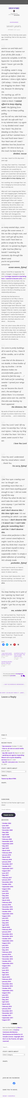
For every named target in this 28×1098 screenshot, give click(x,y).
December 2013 (7, 956)
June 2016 (5, 893)
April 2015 (5, 925)
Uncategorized (14, 22)
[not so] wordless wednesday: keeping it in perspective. (15, 684)
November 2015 (7, 909)
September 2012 (7, 990)
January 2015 (6, 932)
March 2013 (6, 977)
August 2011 (6, 1020)
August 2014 (6, 943)
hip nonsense (6, 746)
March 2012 (6, 1004)
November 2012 (7, 986)
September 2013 (7, 963)
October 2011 (6, 1015)
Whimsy (5, 1096)
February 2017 (7, 877)
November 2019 (7, 841)
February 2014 (7, 952)
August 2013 (6, 966)
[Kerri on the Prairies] (14, 1083)
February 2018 (7, 859)
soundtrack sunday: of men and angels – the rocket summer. (19, 654)
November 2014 (7, 936)
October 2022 (6, 823)
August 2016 (6, 889)
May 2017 (5, 875)
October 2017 (6, 866)
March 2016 (6, 900)
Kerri (19, 1027)
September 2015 (7, 914)
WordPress (11, 1096)
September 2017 (7, 868)
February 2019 (7, 853)
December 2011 (7, 1011)
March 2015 (6, 927)
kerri (19, 29)
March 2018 (6, 857)
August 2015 (6, 916)
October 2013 (6, 961)
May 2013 (5, 972)
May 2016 (5, 895)
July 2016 (5, 891)
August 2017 (6, 871)
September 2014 (7, 941)
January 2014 (6, 954)
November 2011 (7, 1013)
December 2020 (7, 830)
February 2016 (7, 902)
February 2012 (7, 1006)
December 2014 (7, 934)
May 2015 (5, 923)
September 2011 (7, 1018)
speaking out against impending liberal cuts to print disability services (12, 757)
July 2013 (5, 968)
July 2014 (5, 945)
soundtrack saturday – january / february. (7, 662)
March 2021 (6, 828)
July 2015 (5, 918)
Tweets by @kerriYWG (8, 778)
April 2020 (5, 834)
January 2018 (6, 862)
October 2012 (6, 988)
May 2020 (5, 832)
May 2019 (5, 846)
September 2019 (7, 844)
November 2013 (7, 959)
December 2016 (7, 882)
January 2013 (6, 981)
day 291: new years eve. (10, 762)
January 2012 (6, 1009)
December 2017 (7, 864)
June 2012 (5, 997)
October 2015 (6, 911)
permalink (13, 675)
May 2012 (5, 999)
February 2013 (7, 979)
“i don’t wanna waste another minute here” (6, 653)
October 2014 (6, 938)
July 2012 (5, 995)
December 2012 (7, 984)
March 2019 (6, 850)
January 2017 (6, 880)
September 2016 (7, 886)
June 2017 (5, 873)
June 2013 (5, 970)
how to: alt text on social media (13, 748)
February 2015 (7, 929)
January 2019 (6, 855)
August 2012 (6, 993)
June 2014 (5, 947)
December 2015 (7, 907)
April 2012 (5, 1002)
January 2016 (6, 905)
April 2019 (5, 848)
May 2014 (5, 950)
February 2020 (7, 839)
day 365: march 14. (8, 753)
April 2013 (5, 975)
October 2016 (6, 884)
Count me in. (8, 815)
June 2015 (5, 920)
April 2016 (5, 898)
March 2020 (6, 837)
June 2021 (5, 825)
